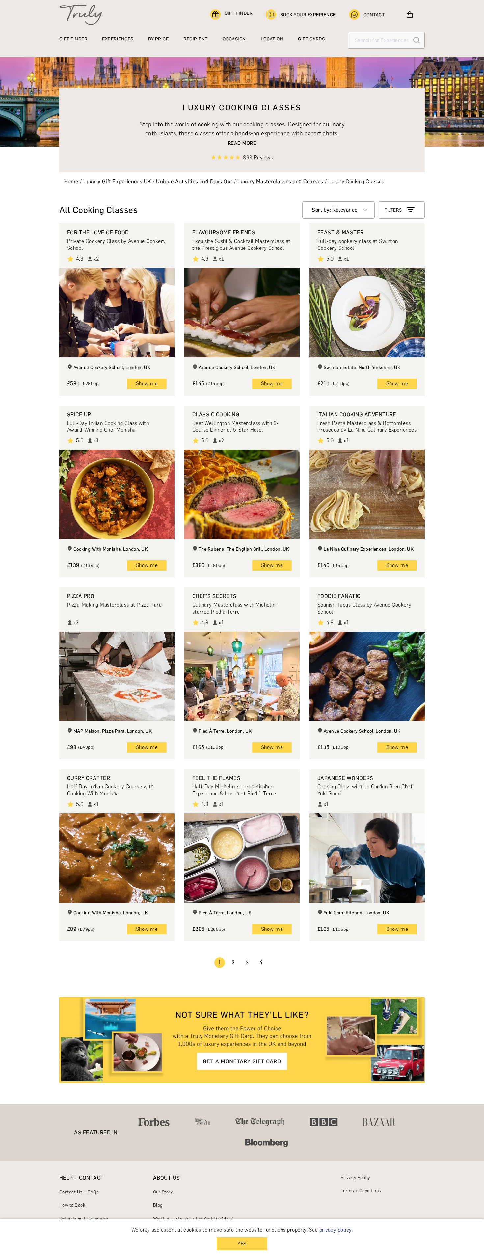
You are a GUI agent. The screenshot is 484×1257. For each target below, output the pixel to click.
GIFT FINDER (239, 13)
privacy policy (335, 1230)
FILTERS (393, 210)
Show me (147, 383)
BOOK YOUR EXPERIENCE (308, 15)
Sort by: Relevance (335, 210)
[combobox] (338, 210)
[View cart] (410, 15)
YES (241, 1244)
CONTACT (374, 15)
